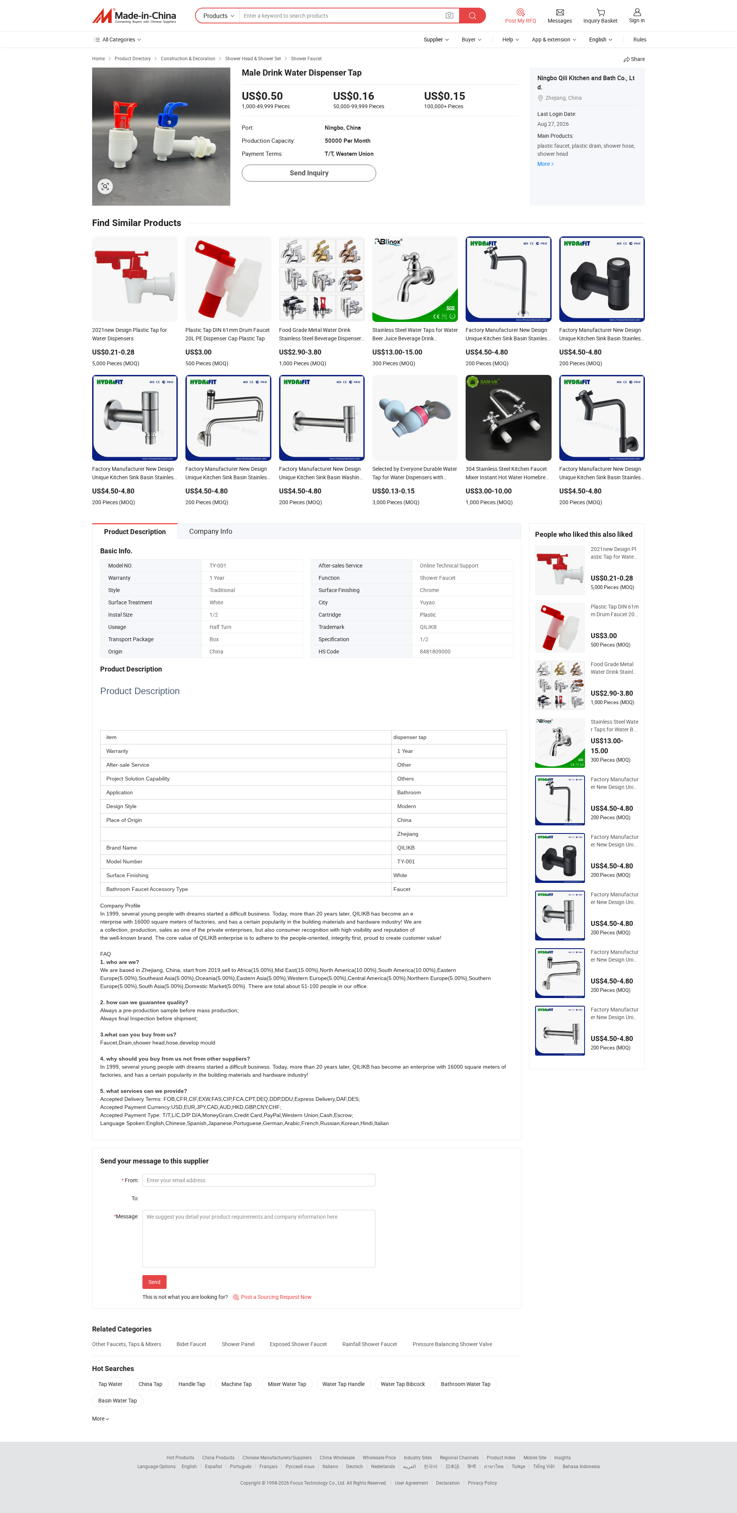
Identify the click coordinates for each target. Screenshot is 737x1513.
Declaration (448, 1483)
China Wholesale (337, 1457)
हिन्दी (472, 1466)
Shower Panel (238, 1344)
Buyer (469, 39)
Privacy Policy (482, 1483)
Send (154, 1281)
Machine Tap (236, 1384)
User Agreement (411, 1483)
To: (135, 1198)
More (543, 163)
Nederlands (383, 1466)
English (189, 1466)
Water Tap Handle (343, 1384)
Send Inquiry (309, 173)
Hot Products (180, 1457)
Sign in (637, 20)
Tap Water (110, 1384)
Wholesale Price (379, 1457)
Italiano (330, 1466)
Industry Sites (418, 1457)
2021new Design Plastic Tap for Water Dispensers (613, 553)
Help (507, 39)
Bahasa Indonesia (581, 1466)
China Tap (150, 1384)
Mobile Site (535, 1457)
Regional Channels (459, 1457)
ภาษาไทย (494, 1466)
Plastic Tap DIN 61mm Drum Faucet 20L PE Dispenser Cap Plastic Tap (615, 610)
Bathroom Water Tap (466, 1384)
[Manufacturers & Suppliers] (134, 16)
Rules (639, 39)
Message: (126, 1216)
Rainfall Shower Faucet (369, 1344)
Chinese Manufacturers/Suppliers (277, 1457)
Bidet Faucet (192, 1344)
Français (268, 1466)
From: (130, 1180)
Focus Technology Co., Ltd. (318, 1483)
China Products (218, 1457)
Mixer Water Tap (287, 1384)
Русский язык (300, 1466)
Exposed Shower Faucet (298, 1344)
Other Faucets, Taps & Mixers (126, 1344)
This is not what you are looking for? (185, 1296)
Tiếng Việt (544, 1466)
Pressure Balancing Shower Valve (452, 1344)
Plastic (428, 614)
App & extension (551, 39)
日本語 (452, 1466)
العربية (409, 1466)
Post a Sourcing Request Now (272, 1296)
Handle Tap (191, 1384)
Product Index (501, 1457)
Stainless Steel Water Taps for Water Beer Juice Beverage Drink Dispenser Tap (615, 725)
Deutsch (354, 1466)
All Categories (118, 39)
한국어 (431, 1466)
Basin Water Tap (117, 1400)
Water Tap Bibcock (403, 1384)
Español (213, 1466)
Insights (562, 1457)
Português (240, 1466)
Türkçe (518, 1466)
